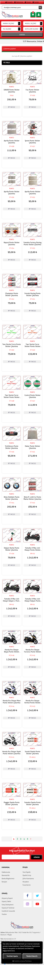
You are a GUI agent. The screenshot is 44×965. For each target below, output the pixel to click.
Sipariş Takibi (6, 901)
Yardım (28, 2)
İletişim (36, 2)
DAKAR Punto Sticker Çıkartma (12, 91)
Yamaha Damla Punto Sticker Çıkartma (32, 804)
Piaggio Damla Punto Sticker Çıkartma (12, 804)
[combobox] (11, 23)
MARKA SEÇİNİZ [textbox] (8, 23)
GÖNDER (37, 857)
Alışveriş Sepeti (7, 898)
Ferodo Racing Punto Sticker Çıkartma (32, 294)
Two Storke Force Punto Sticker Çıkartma (11, 345)
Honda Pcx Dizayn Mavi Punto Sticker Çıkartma (12, 702)
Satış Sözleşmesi (7, 905)
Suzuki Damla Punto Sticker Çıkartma (32, 753)
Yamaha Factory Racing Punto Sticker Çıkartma (32, 244)
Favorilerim (27, 885)
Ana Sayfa (15, 56)
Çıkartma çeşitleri (26, 56)
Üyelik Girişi (27, 875)
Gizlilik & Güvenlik (8, 911)
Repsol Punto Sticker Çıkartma (12, 244)
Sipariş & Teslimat (8, 908)
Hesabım (26, 882)
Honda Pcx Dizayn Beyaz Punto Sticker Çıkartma (11, 651)
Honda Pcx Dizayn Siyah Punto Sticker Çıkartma (11, 753)
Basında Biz (6, 875)
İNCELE (12, 107)
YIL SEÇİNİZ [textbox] (7, 29)
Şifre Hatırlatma (28, 879)
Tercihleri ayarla (12, 956)
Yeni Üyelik (26, 872)
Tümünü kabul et (31, 956)
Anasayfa (10, 2)
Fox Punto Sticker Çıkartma (32, 91)
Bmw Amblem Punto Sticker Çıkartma (11, 498)
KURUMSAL (6, 867)
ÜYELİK (25, 867)
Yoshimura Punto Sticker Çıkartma (11, 447)
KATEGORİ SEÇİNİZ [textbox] (31, 29)
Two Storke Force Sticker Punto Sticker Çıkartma (32, 345)
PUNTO (11, 87)
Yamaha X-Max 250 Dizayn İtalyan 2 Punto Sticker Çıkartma (11, 600)
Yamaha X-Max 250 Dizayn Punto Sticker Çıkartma (32, 549)
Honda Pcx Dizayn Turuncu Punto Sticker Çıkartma (32, 651)
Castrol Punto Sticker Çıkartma (32, 396)
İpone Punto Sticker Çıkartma (32, 142)
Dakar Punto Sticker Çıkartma (32, 447)
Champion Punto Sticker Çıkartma (11, 294)
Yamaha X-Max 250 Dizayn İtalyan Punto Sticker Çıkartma (32, 600)
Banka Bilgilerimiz (8, 879)
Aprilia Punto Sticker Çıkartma (11, 142)
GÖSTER (22, 35)
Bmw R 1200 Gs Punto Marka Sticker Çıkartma (32, 498)
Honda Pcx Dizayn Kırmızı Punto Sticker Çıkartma (32, 702)
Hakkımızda (19, 2)
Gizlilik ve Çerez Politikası (23, 961)
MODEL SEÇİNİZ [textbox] (30, 23)
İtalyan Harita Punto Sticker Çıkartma (11, 549)
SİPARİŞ (4, 893)
